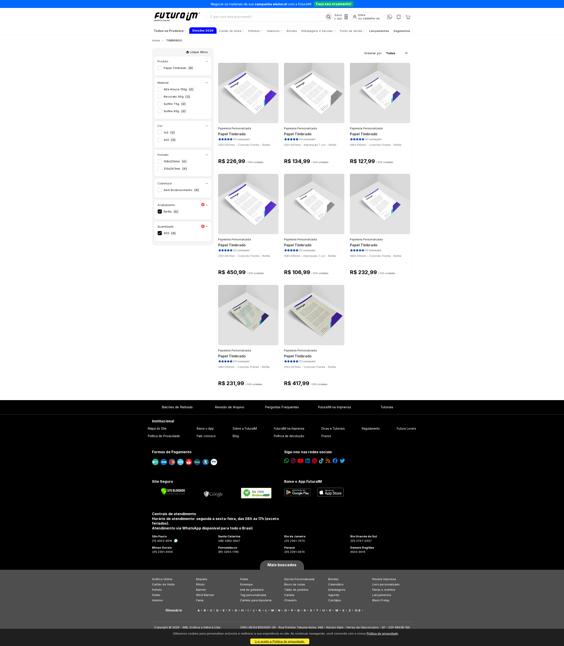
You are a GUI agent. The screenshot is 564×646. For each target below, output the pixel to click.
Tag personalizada (253, 595)
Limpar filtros (198, 52)
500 (170, 233)
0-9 (357, 610)
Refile (171, 211)
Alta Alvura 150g (178, 89)
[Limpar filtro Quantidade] (202, 226)
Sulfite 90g (175, 111)
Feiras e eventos (383, 589)
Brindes (333, 579)
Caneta (289, 595)
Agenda (333, 595)
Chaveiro (290, 600)
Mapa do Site (157, 428)
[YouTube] (300, 461)
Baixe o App (205, 428)
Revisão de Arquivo (229, 407)
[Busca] (328, 16)
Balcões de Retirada (177, 407)
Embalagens (336, 589)
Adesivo (157, 600)
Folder (156, 595)
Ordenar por (373, 53)
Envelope (246, 584)
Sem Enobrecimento (181, 190)
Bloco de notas (294, 584)
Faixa (199, 600)
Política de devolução (289, 436)
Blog (236, 436)
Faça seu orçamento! (333, 4)
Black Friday (380, 600)
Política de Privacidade (164, 436)
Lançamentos (381, 595)
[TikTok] (321, 461)
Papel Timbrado (178, 68)
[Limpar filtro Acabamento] (202, 204)
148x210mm (175, 161)
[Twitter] (342, 461)
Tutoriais (386, 407)
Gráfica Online (162, 579)
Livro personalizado (386, 584)
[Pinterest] (314, 461)
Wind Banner (205, 595)
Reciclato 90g (177, 96)
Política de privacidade (382, 633)
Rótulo (200, 584)
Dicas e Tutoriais (333, 428)
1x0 (169, 132)
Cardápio (334, 600)
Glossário (173, 610)
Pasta (244, 579)
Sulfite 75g (175, 104)
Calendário (336, 584)
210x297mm (175, 168)
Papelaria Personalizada (234, 128)
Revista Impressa (384, 579)
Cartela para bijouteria (256, 600)
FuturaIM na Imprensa (334, 407)
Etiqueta (201, 579)
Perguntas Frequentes (282, 407)
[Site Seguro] (213, 493)
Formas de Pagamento (171, 452)
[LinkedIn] (307, 461)
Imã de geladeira (251, 589)
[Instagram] (293, 461)
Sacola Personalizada (299, 579)
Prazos (326, 436)
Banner (201, 589)
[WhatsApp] (390, 17)
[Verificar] (173, 491)
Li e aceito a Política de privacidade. (280, 641)
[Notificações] (399, 17)
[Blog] (328, 461)
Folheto (157, 589)
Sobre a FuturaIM (245, 428)
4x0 (169, 139)
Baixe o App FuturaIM (303, 481)
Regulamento (371, 428)
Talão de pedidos (296, 589)
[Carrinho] (408, 16)
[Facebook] (335, 461)
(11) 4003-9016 (162, 540)
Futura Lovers (406, 428)
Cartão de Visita (163, 584)
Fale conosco (206, 436)
